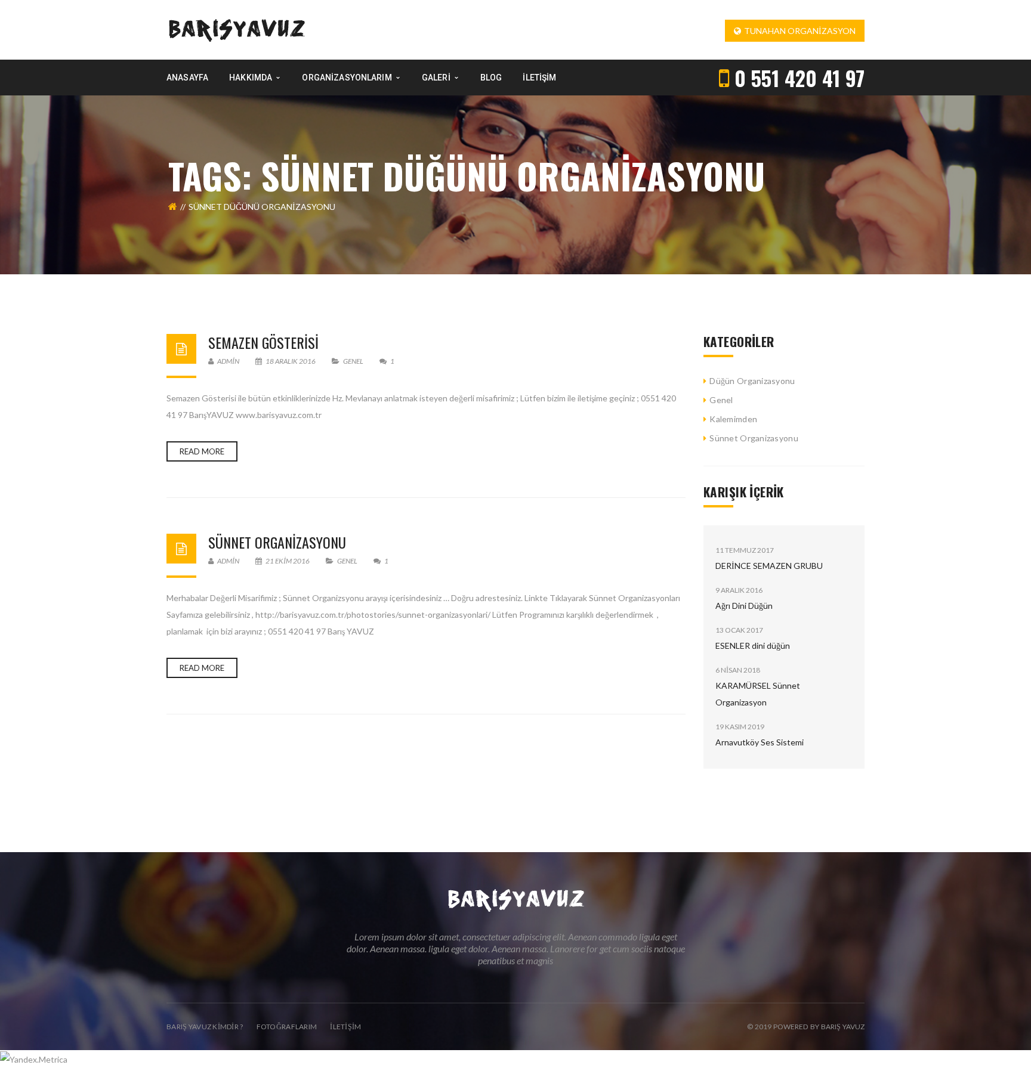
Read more (202, 451)
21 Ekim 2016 (287, 560)
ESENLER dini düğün (752, 645)
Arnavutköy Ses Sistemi (759, 742)
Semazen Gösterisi (263, 342)
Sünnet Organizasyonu (753, 438)
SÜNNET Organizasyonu (277, 542)
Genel (353, 361)
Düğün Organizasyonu (752, 381)
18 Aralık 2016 (290, 361)
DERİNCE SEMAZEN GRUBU (769, 566)
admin (227, 361)
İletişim (345, 1026)
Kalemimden (733, 419)
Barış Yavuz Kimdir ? (204, 1026)
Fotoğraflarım (287, 1026)
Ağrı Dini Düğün (744, 605)
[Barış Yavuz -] (236, 29)
